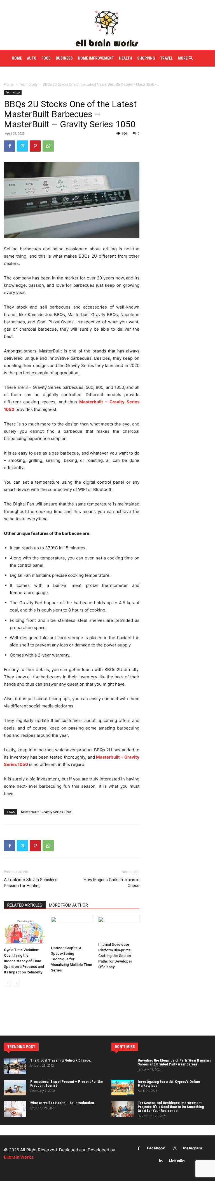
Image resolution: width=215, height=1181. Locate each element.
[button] (191, 59)
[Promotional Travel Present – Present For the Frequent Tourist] (15, 1087)
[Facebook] (9, 146)
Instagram (192, 1148)
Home (9, 84)
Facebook (156, 1148)
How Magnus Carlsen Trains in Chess (111, 882)
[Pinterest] (35, 146)
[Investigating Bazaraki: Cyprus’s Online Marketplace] (122, 1087)
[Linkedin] (161, 1161)
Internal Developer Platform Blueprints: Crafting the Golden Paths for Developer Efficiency (115, 955)
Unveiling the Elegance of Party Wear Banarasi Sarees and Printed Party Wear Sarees (174, 1062)
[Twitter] (22, 146)
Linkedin (176, 1160)
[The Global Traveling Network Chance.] (15, 1066)
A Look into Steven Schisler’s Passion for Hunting (30, 882)
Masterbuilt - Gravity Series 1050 (46, 812)
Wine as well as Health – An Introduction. (62, 1103)
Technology (28, 84)
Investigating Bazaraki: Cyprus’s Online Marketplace (169, 1083)
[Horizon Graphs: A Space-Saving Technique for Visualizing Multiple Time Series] (71, 930)
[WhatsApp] (48, 146)
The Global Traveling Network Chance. (60, 1060)
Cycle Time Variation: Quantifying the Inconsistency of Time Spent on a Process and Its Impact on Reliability (24, 961)
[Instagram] (175, 1148)
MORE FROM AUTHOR (68, 905)
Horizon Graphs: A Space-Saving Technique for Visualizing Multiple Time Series (71, 959)
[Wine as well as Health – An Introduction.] (15, 1109)
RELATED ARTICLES (24, 905)
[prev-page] (7, 983)
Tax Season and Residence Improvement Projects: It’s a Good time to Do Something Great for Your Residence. (171, 1107)
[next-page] (16, 983)
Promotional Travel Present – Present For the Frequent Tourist (66, 1083)
